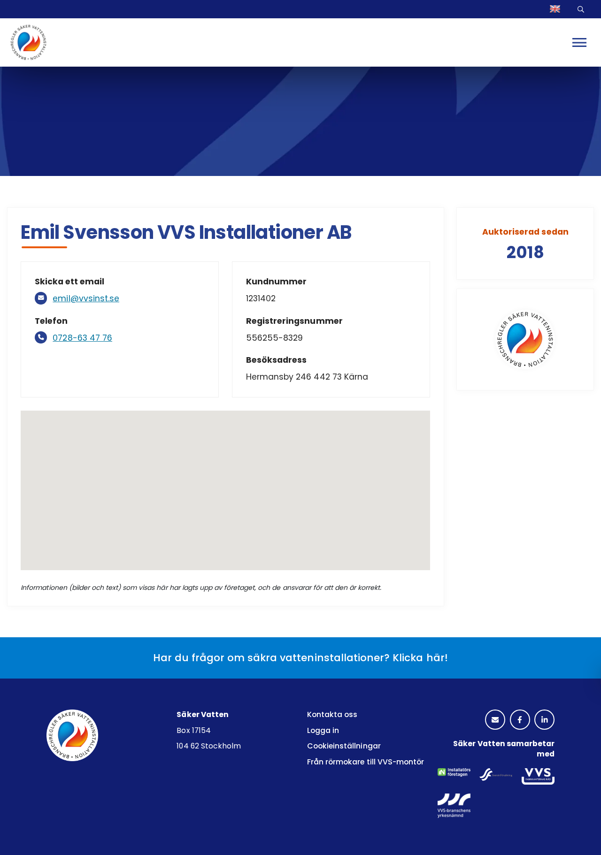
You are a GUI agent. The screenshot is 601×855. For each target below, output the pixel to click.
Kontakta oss (332, 714)
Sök (582, 9)
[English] (556, 9)
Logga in (323, 730)
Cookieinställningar (344, 746)
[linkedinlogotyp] (544, 720)
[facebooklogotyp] (520, 720)
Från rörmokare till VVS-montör (365, 762)
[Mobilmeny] (579, 42)
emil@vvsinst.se (86, 298)
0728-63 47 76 (82, 338)
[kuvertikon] (495, 720)
